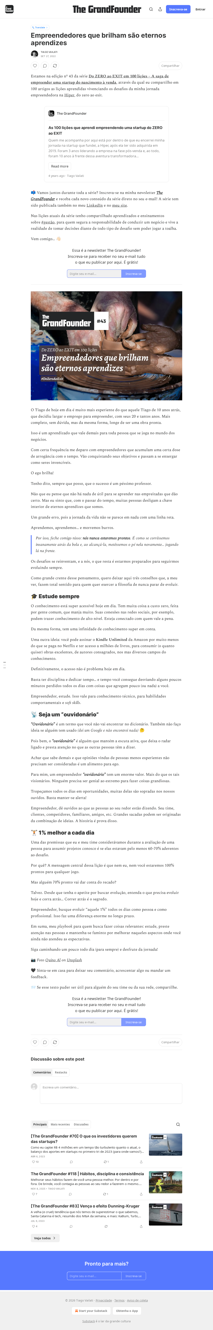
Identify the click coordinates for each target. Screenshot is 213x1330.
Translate (40, 27)
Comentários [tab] (42, 1072)
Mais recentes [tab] (60, 1124)
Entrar (201, 9)
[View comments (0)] (45, 66)
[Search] (151, 9)
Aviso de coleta (137, 1300)
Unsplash (74, 960)
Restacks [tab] (61, 1072)
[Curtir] (35, 66)
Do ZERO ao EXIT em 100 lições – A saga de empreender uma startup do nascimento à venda (100, 79)
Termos (119, 1300)
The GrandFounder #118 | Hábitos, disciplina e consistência (87, 1173)
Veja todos (42, 1238)
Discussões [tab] (81, 1124)
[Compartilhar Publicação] (160, 9)
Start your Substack (93, 1311)
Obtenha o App (127, 1311)
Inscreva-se (178, 9)
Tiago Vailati (49, 52)
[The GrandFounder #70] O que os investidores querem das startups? (84, 1139)
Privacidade (104, 1300)
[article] (106, 1149)
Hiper (69, 95)
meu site (119, 205)
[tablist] (50, 1072)
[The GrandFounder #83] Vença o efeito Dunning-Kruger (85, 1206)
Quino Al (53, 960)
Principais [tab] (40, 1124)
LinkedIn (95, 205)
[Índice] (4, 665)
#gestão (47, 222)
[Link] (25, 596)
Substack (88, 1321)
